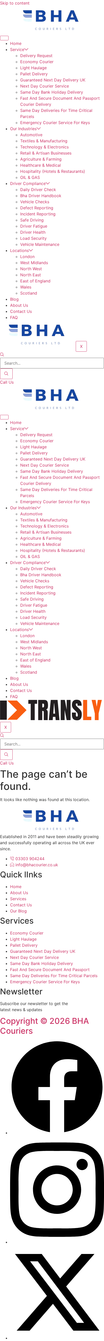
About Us (19, 305)
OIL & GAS (30, 177)
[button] (2, 354)
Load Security (33, 238)
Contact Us (21, 311)
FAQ (14, 317)
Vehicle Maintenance (39, 244)
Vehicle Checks (34, 201)
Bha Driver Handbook (40, 195)
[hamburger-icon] (4, 38)
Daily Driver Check (38, 189)
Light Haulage (33, 67)
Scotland (28, 293)
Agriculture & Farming (41, 159)
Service (17, 49)
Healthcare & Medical (40, 165)
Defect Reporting (36, 207)
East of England (35, 280)
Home (15, 43)
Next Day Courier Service (44, 86)
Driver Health (32, 232)
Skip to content (15, 3)
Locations (19, 250)
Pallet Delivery (34, 73)
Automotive (31, 134)
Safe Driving (32, 220)
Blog (14, 299)
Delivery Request (36, 55)
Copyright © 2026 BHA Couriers (44, 1026)
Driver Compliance (28, 183)
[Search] (6, 373)
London (27, 256)
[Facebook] (57, 1132)
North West (31, 268)
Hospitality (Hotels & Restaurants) (52, 171)
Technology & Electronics (44, 146)
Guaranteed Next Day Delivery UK (52, 79)
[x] (57, 1337)
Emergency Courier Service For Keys (55, 122)
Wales (25, 287)
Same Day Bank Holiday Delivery (51, 92)
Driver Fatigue (33, 226)
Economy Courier (37, 61)
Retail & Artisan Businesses (45, 153)
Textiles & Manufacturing (43, 140)
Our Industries (23, 128)
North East (30, 274)
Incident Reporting (38, 213)
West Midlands (34, 262)
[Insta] (57, 1242)
